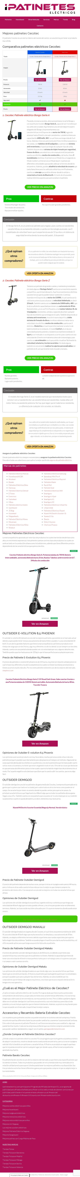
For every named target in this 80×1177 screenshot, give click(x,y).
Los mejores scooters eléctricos (14, 1128)
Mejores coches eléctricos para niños (16, 1106)
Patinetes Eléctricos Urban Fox (55, 505)
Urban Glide (48, 508)
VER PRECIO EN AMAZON (40, 187)
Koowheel (12, 513)
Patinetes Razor (50, 482)
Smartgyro (48, 493)
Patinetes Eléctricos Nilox (18, 525)
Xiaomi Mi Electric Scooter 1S (55, 513)
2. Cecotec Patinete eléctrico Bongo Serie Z (26, 280)
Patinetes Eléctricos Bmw (18, 485)
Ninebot (12, 528)
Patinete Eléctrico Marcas (18, 474)
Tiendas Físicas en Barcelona (13, 1153)
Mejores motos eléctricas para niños (16, 1120)
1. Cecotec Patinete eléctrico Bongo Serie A (26, 115)
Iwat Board (13, 508)
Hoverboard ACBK (16, 476)
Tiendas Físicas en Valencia (13, 1167)
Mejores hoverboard (10, 1109)
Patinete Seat (49, 488)
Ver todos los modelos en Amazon (40, 919)
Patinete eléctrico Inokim (18, 505)
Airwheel (12, 479)
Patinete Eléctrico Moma (18, 519)
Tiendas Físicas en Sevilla (12, 1164)
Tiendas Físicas (8, 1149)
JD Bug (11, 511)
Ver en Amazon (40, 80)
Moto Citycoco (49, 522)
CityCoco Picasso (50, 525)
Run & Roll (48, 485)
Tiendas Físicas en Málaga (12, 1160)
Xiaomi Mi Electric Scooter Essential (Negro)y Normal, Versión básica (40, 808)
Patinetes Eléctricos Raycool (55, 479)
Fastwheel (12, 499)
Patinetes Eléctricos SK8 (53, 491)
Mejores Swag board (10, 1135)
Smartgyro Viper (50, 496)
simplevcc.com (8, 670)
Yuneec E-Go (48, 516)
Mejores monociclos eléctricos (14, 1117)
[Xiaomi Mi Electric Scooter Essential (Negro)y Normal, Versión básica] (40, 837)
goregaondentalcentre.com (54, 1029)
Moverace (12, 522)
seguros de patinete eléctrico (60, 460)
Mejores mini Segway (11, 1124)
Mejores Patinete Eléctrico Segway (16, 1131)
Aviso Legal (64, 1175)
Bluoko (11, 482)
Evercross (12, 496)
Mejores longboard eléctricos (14, 1113)
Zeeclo (46, 519)
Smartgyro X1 (49, 499)
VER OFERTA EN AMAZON (40, 273)
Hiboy (11, 502)
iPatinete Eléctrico (40, 9)
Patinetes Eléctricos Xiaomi (54, 511)
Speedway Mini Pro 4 (52, 476)
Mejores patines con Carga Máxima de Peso (19, 1138)
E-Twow (12, 493)
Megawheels (13, 516)
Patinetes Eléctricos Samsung (55, 474)
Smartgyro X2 (49, 502)
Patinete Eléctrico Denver (18, 491)
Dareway (12, 488)
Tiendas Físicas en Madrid (12, 1156)
